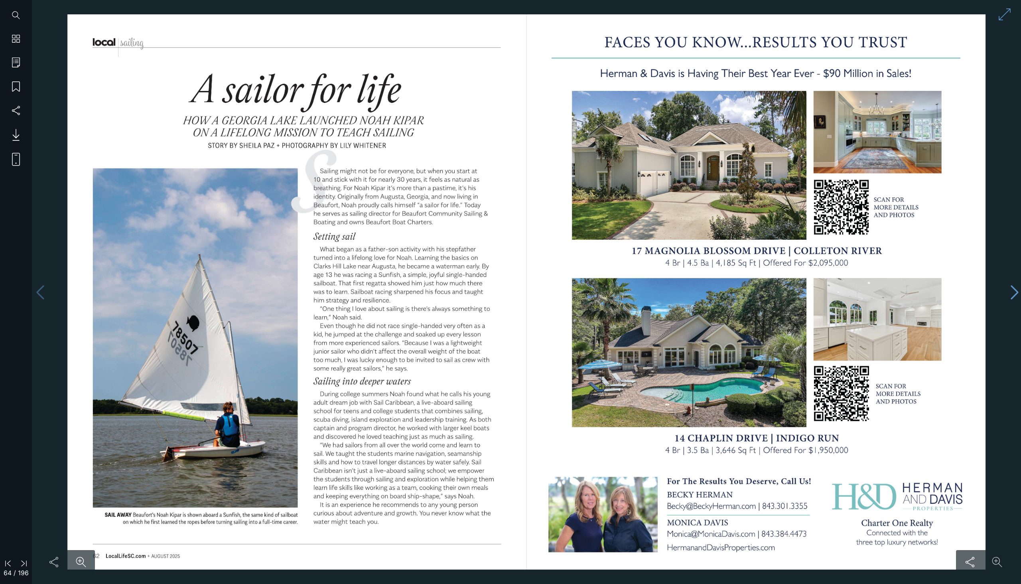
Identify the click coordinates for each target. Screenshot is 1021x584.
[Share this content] (53, 562)
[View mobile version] (13, 159)
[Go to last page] (24, 563)
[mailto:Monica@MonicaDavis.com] (710, 533)
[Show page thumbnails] (16, 39)
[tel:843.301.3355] (785, 506)
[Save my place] (16, 87)
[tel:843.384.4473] (784, 534)
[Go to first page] (8, 563)
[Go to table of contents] (16, 63)
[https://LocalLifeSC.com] (125, 556)
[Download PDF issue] (13, 135)
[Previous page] (40, 292)
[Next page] (1014, 292)
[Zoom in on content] (81, 562)
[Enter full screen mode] (1004, 14)
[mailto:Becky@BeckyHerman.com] (711, 506)
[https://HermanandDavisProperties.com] (720, 548)
